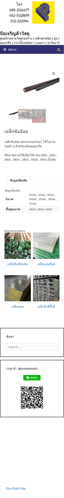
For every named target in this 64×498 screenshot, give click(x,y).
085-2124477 (19, 9)
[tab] (18, 180)
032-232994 (19, 20)
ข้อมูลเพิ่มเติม (18, 180)
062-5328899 (19, 15)
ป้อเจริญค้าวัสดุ (14, 33)
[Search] (59, 49)
